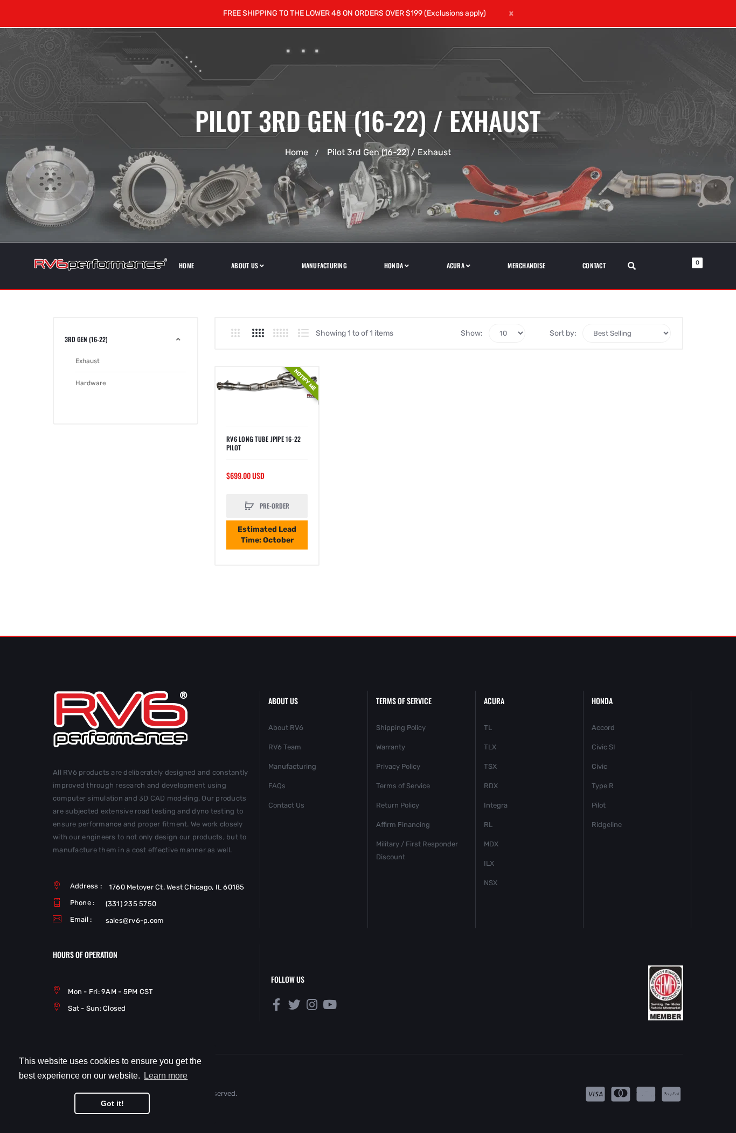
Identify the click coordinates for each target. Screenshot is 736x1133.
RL (488, 825)
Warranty (390, 747)
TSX (490, 766)
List (303, 333)
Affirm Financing (403, 825)
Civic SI (603, 747)
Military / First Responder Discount (417, 850)
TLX (490, 747)
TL (488, 728)
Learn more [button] (166, 1075)
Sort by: (563, 333)
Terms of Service (403, 786)
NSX (490, 883)
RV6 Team (284, 747)
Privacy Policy (398, 766)
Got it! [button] (112, 1103)
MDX (491, 844)
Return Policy (397, 805)
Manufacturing (292, 766)
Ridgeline (607, 825)
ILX (489, 863)
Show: (472, 333)
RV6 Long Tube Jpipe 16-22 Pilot (263, 443)
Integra (496, 805)
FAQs (277, 786)
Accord (603, 728)
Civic (599, 766)
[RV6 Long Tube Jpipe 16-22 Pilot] (267, 383)
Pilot (599, 805)
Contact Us (286, 805)
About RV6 (285, 728)
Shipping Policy (401, 728)
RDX (491, 786)
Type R (603, 786)
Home (296, 152)
